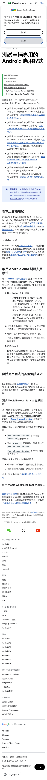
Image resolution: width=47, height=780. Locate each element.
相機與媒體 (6, 592)
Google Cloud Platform (12, 743)
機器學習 (5, 584)
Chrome (5, 735)
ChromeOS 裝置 (9, 619)
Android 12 (6, 659)
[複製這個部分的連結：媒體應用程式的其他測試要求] (4, 378)
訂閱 (40, 767)
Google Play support (10, 710)
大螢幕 (5, 611)
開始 (23, 40)
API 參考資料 (7, 683)
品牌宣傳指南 (21, 757)
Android (5, 544)
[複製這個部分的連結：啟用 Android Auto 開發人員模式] (11, 273)
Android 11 (6, 663)
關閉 (23, 32)
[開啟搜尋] (30, 3)
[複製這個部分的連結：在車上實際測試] (26, 211)
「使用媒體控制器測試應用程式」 (17, 503)
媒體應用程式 (23, 384)
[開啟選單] (4, 3)
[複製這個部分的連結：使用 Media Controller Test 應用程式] (4, 488)
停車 (25, 252)
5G (3, 600)
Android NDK (7, 691)
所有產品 (5, 747)
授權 (12, 757)
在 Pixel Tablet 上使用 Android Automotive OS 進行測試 (26, 142)
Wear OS (6, 615)
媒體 (8, 252)
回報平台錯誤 (7, 702)
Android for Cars (11, 48)
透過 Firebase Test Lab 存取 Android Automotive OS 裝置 (26, 159)
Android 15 (6, 647)
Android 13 (6, 655)
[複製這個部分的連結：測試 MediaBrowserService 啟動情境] (7, 404)
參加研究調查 (7, 714)
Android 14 (6, 651)
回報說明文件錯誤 (9, 706)
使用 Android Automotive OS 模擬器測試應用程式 (26, 128)
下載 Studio (6, 687)
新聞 (4, 560)
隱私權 (5, 596)
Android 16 (6, 643)
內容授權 (34, 512)
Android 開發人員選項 (17, 279)
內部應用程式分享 (27, 226)
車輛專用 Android (9, 624)
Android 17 (6, 639)
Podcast (5, 569)
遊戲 (4, 580)
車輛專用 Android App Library (24, 255)
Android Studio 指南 (10, 674)
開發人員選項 (25, 245)
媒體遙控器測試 (9, 494)
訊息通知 (17, 252)
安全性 (5, 552)
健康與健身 (6, 588)
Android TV (6, 628)
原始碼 (5, 556)
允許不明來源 (35, 223)
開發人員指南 (7, 678)
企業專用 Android (9, 548)
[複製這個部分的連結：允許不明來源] (20, 240)
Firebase (5, 739)
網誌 (4, 565)
